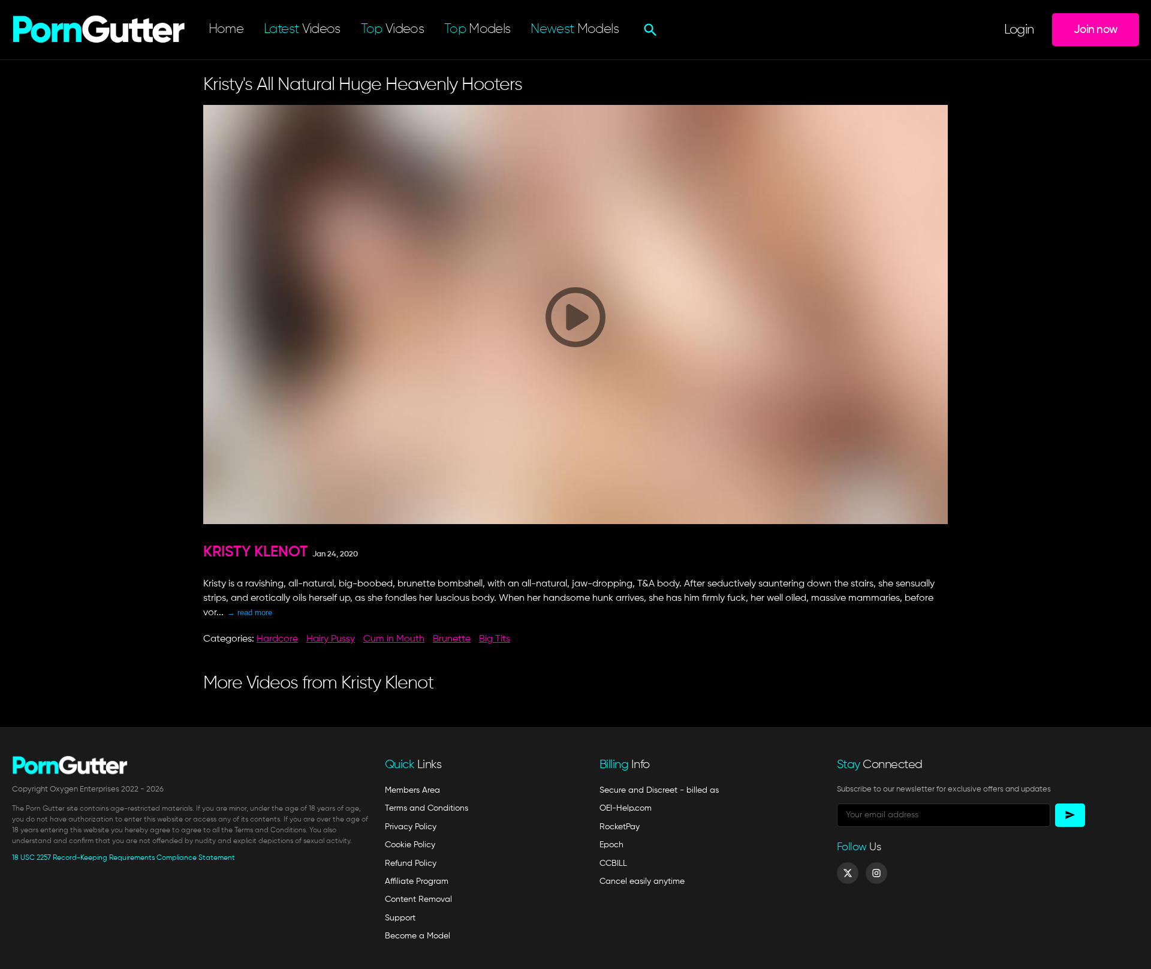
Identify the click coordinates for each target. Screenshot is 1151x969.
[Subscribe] (1070, 815)
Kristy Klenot (255, 552)
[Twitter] (847, 873)
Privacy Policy (410, 827)
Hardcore (277, 639)
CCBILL (613, 863)
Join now (1095, 29)
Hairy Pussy (330, 639)
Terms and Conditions (426, 808)
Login (1019, 30)
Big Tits (494, 639)
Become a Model (417, 936)
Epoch (611, 845)
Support (400, 918)
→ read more (249, 612)
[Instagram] (876, 873)
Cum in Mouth (393, 639)
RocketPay (619, 827)
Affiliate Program (416, 881)
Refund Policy (410, 863)
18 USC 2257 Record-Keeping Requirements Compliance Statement (123, 858)
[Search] (649, 30)
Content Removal (418, 899)
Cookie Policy (410, 845)
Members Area (412, 790)
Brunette (452, 639)
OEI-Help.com (625, 808)
